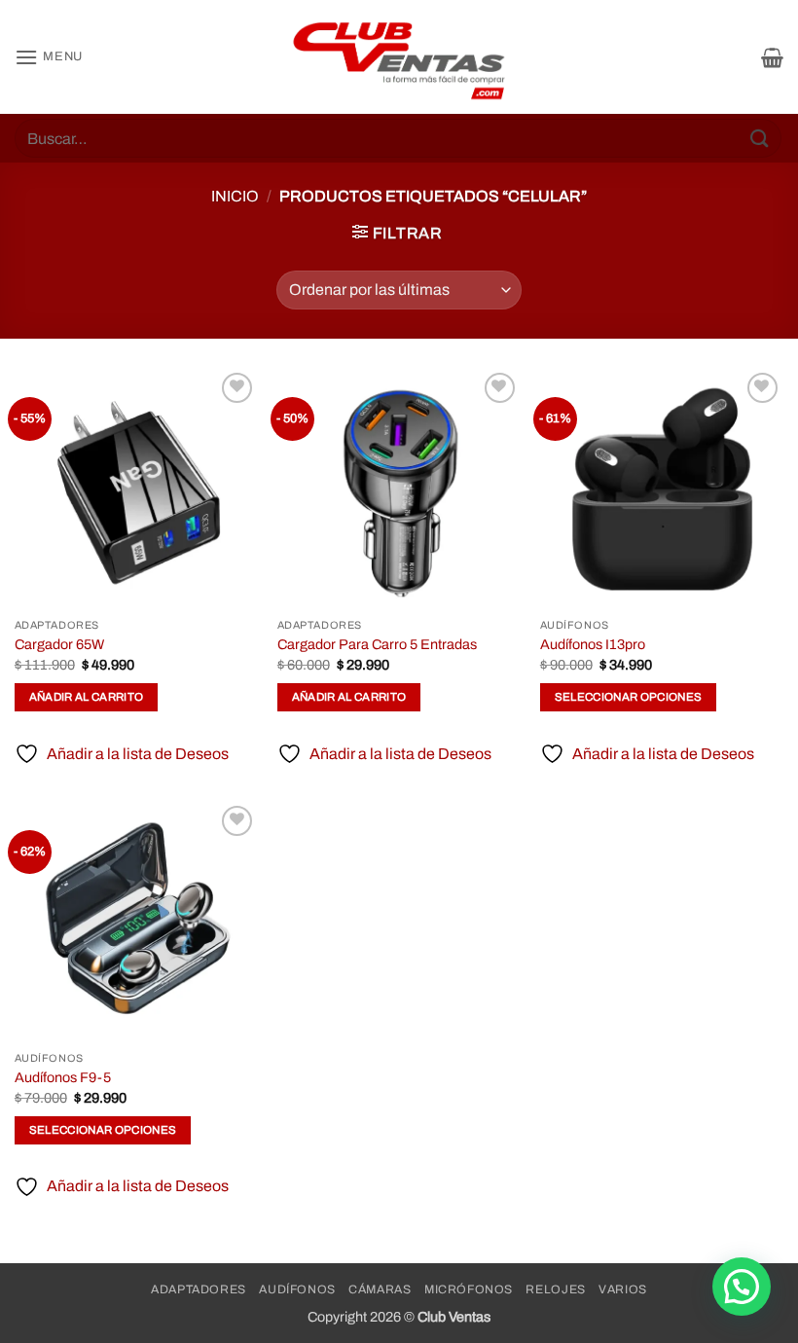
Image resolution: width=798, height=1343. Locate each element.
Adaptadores (198, 1289)
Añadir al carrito (86, 697)
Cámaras (379, 1289)
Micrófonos (468, 1289)
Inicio (235, 196)
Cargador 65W (59, 644)
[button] (49, 57)
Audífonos (297, 1289)
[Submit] (760, 138)
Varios (622, 1289)
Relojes (555, 1289)
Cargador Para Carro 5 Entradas (377, 644)
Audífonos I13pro (592, 644)
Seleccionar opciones (629, 697)
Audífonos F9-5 (63, 1077)
